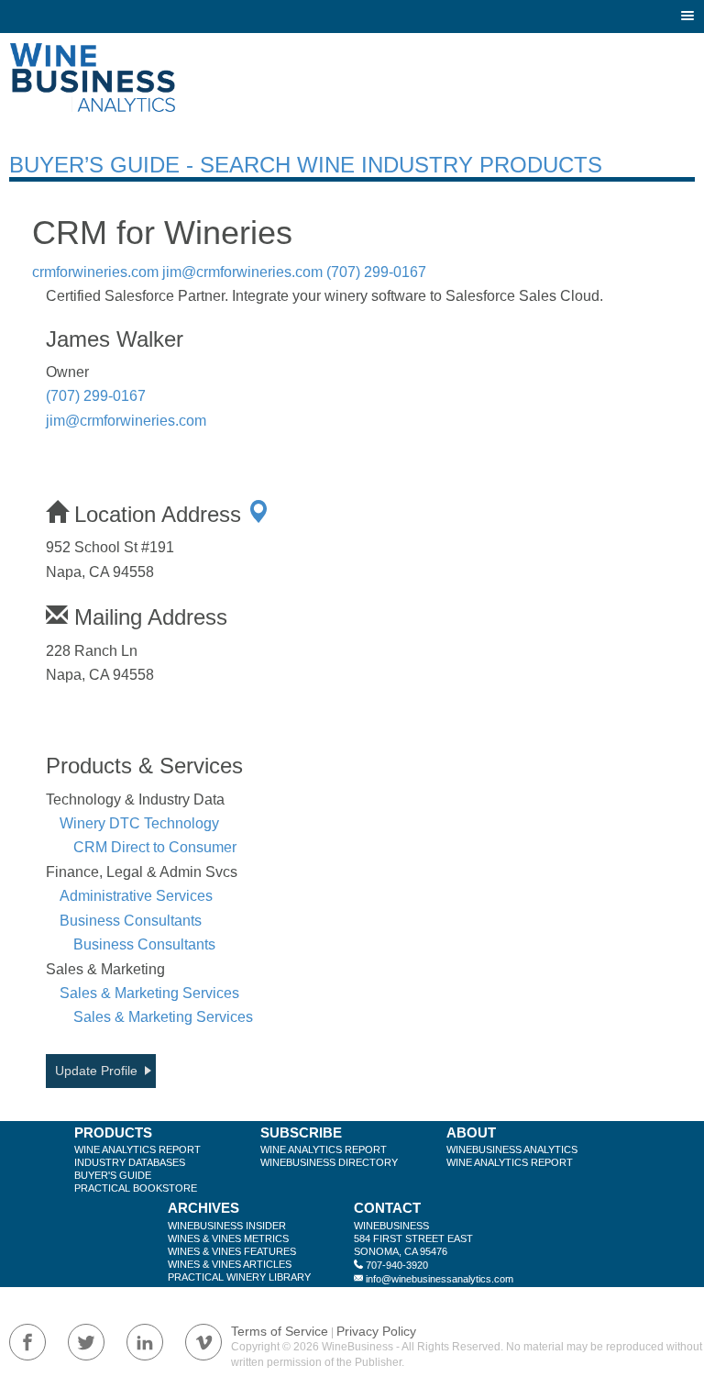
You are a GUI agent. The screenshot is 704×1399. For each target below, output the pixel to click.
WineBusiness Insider (227, 1225)
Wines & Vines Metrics (228, 1238)
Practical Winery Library (239, 1276)
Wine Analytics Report (137, 1149)
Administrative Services (136, 896)
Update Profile (96, 1070)
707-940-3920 (397, 1265)
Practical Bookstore (135, 1188)
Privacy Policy (376, 1331)
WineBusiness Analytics (512, 1149)
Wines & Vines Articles (230, 1264)
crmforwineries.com (95, 272)
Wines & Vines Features (232, 1251)
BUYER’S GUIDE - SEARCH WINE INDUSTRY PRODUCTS (305, 164)
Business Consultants (131, 920)
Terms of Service (279, 1331)
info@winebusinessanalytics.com (439, 1278)
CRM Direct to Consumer (154, 847)
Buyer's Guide (112, 1175)
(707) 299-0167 (376, 272)
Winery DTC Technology (139, 823)
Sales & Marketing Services (149, 993)
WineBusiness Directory (329, 1162)
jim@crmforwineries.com (242, 272)
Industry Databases (129, 1162)
